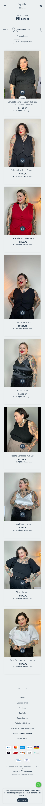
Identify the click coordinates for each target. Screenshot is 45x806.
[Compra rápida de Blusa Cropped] (22, 582)
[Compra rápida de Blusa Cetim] (22, 381)
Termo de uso (22, 739)
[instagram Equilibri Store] (19, 689)
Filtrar (5, 29)
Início (19, 15)
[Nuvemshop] (23, 772)
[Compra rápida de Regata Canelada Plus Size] (22, 446)
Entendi (22, 800)
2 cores (22, 98)
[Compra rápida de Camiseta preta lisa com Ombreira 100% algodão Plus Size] (22, 92)
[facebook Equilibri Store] (26, 689)
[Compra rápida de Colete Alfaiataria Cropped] (22, 160)
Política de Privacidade (22, 733)
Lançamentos (22, 703)
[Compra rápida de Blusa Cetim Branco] (22, 514)
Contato (22, 713)
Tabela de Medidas (22, 723)
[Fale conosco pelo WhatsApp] (38, 784)
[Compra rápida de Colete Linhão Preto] (22, 312)
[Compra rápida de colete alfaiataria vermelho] (22, 228)
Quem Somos (22, 718)
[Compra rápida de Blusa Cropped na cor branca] (22, 650)
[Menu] (5, 6)
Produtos (22, 708)
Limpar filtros (26, 42)
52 (16, 42)
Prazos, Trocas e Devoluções (22, 728)
